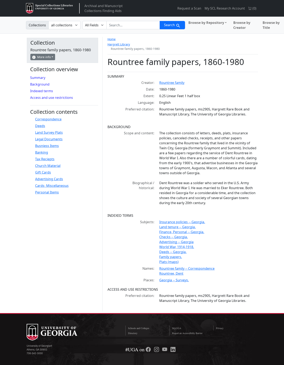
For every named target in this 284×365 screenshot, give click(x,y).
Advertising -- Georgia (176, 242)
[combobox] (133, 25)
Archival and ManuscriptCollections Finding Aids (103, 8)
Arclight (49, 8)
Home (111, 39)
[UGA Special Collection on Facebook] (149, 349)
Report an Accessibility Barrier (187, 333)
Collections (37, 25)
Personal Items (47, 192)
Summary (37, 77)
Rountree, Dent (171, 273)
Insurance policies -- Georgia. (182, 222)
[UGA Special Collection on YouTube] (165, 349)
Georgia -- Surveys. (174, 280)
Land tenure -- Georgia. (177, 227)
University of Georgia (58, 332)
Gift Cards (43, 172)
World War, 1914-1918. (176, 247)
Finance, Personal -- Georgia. (181, 232)
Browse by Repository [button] (206, 22)
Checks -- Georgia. (173, 237)
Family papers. (170, 257)
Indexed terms (41, 91)
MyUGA (176, 328)
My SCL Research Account (225, 8)
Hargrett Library (118, 44)
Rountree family (171, 82)
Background (39, 84)
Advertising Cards (49, 179)
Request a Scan (189, 8)
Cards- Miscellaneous (52, 185)
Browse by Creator (241, 25)
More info (44, 57)
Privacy (219, 328)
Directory (132, 333)
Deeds (40, 126)
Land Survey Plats (49, 132)
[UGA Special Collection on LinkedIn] (172, 349)
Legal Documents (49, 139)
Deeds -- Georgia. (172, 252)
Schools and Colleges (138, 328)
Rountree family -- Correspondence (187, 268)
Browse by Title (271, 25)
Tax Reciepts (44, 159)
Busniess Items (47, 145)
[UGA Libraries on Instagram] (157, 349)
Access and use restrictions (51, 97)
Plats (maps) (169, 262)
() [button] (254, 8)
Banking (41, 152)
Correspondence (48, 119)
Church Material (48, 165)
